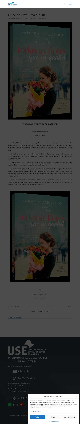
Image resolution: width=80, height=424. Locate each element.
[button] (76, 397)
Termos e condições (53, 421)
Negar (53, 417)
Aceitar (37, 417)
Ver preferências (69, 417)
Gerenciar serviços (36, 411)
